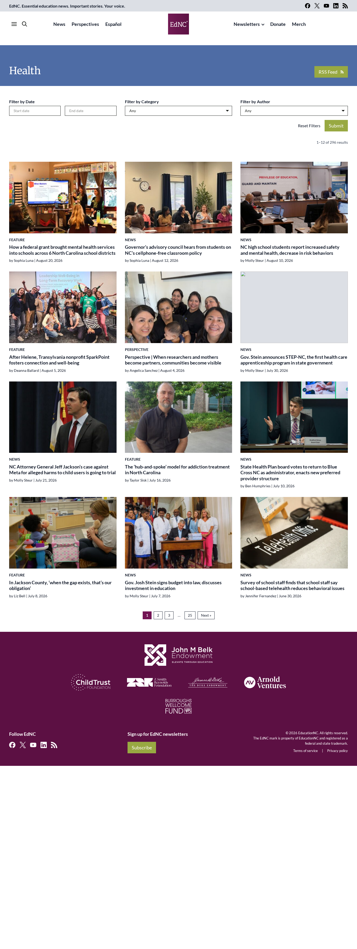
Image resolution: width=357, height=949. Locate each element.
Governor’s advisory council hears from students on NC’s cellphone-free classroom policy (178, 250)
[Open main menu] (14, 24)
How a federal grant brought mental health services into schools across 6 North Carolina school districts (62, 250)
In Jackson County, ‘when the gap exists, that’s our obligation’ (60, 585)
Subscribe (142, 747)
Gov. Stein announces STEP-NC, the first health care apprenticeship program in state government (293, 360)
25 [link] (190, 615)
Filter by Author (255, 101)
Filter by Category (142, 101)
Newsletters (247, 24)
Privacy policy (337, 751)
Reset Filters (309, 125)
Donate (278, 24)
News (59, 24)
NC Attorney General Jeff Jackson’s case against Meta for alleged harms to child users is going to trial (62, 470)
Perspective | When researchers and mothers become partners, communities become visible (173, 360)
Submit (336, 126)
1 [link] (147, 615)
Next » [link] (206, 615)
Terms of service (305, 751)
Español (113, 24)
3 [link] (169, 615)
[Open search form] (25, 24)
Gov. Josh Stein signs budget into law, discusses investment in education (173, 585)
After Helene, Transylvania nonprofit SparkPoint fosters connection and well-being (59, 360)
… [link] (179, 615)
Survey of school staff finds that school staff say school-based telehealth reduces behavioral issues (292, 585)
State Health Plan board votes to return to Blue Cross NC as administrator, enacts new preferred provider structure (290, 472)
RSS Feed (328, 72)
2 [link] (158, 615)
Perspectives (85, 24)
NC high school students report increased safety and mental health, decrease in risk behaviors (289, 250)
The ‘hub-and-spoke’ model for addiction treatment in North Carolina (177, 470)
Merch (299, 24)
